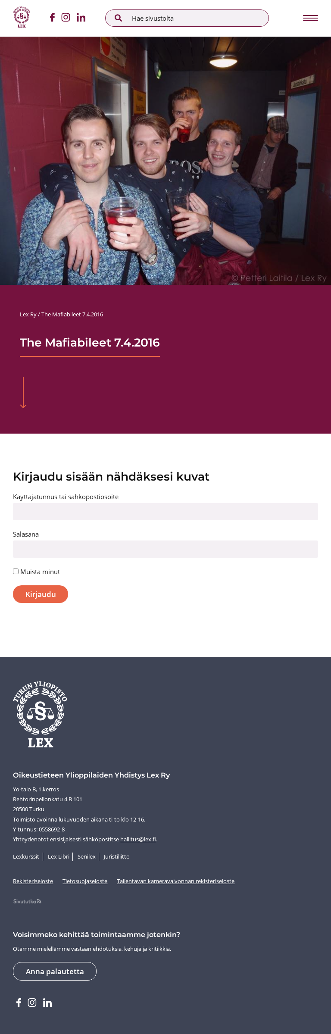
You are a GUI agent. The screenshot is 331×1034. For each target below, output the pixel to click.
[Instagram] (65, 18)
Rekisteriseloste (33, 881)
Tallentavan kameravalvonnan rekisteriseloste (175, 881)
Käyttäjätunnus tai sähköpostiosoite (66, 496)
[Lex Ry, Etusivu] (21, 18)
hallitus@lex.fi (138, 839)
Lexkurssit (26, 856)
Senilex (87, 856)
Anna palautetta (55, 971)
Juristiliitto (117, 856)
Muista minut (39, 571)
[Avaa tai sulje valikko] (310, 18)
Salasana (26, 534)
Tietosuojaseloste (84, 881)
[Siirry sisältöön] (23, 393)
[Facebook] (52, 18)
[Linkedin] (81, 18)
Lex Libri (58, 856)
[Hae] (118, 18)
